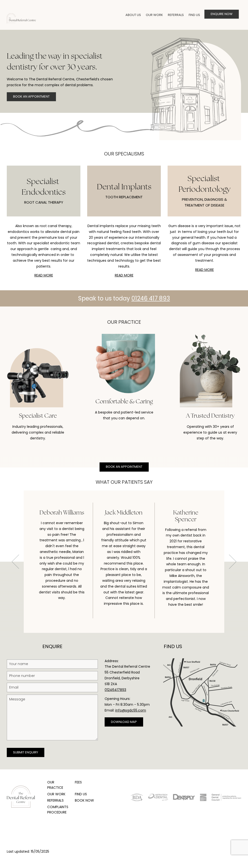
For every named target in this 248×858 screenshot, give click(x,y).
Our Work (154, 15)
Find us (194, 15)
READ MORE (43, 275)
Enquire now (221, 14)
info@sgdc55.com (130, 710)
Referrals (176, 15)
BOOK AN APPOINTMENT (31, 96)
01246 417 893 (151, 298)
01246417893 (115, 689)
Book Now (84, 800)
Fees (78, 782)
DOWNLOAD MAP (124, 722)
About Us (133, 15)
